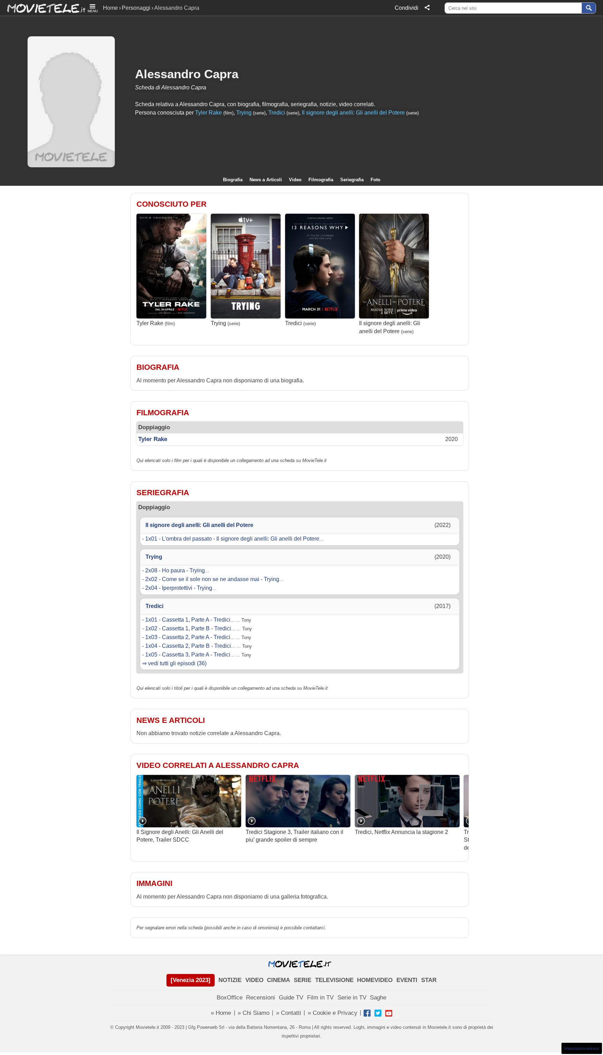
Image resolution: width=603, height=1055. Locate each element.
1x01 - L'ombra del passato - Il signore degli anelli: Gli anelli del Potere (232, 539)
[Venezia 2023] (190, 980)
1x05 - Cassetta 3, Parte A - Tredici (187, 655)
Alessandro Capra (186, 74)
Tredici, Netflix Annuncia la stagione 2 (401, 832)
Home (110, 8)
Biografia (233, 179)
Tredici (276, 113)
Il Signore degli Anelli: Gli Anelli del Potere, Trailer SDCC (179, 836)
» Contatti (288, 1013)
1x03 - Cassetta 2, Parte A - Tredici (187, 637)
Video (295, 179)
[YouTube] (388, 1013)
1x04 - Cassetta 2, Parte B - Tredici (188, 646)
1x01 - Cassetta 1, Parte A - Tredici (187, 620)
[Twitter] (377, 1013)
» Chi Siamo (253, 1013)
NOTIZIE (229, 980)
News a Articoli (266, 179)
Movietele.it (42, 8)
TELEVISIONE (334, 980)
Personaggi (136, 8)
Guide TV (291, 997)
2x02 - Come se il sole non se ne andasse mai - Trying (212, 579)
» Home (221, 1013)
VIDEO (254, 980)
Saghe (378, 997)
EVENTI (406, 980)
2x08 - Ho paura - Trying (175, 570)
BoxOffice (230, 997)
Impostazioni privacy (581, 1048)
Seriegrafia (352, 179)
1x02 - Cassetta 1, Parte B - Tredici (188, 628)
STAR (429, 980)
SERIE (302, 980)
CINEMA (278, 980)
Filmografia (320, 179)
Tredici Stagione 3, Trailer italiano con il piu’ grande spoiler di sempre (294, 836)
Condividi (406, 8)
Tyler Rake (208, 113)
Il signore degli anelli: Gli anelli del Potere (353, 113)
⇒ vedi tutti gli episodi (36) (174, 663)
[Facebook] (367, 1013)
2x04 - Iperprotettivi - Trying (178, 588)
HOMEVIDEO (375, 980)
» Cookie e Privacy (332, 1013)
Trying (244, 113)
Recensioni (260, 997)
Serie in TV (351, 997)
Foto (375, 179)
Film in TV (320, 997)
